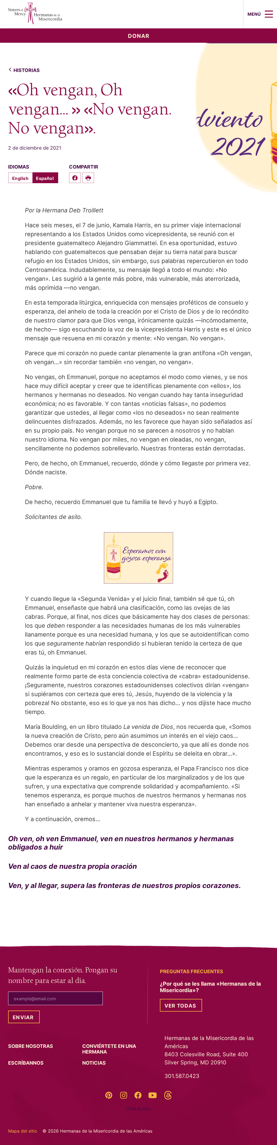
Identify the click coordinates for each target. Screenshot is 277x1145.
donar (138, 36)
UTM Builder (138, 1108)
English (20, 178)
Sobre (31, 1046)
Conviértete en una (109, 1049)
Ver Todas (180, 1006)
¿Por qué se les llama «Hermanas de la (210, 987)
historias (27, 70)
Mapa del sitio (22, 1131)
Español (45, 178)
